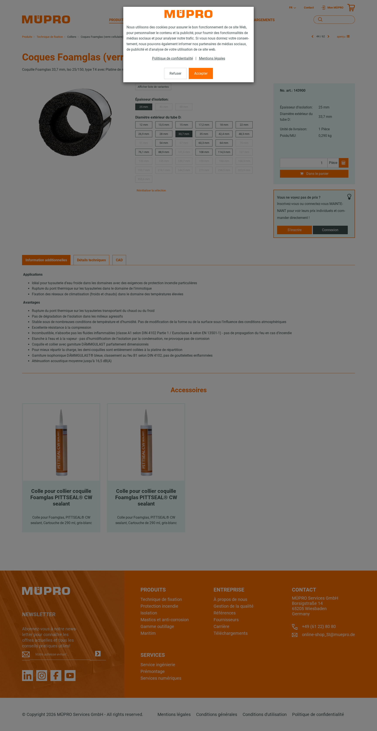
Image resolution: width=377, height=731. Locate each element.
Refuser (175, 73)
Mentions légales (212, 58)
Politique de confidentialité (172, 58)
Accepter (200, 73)
